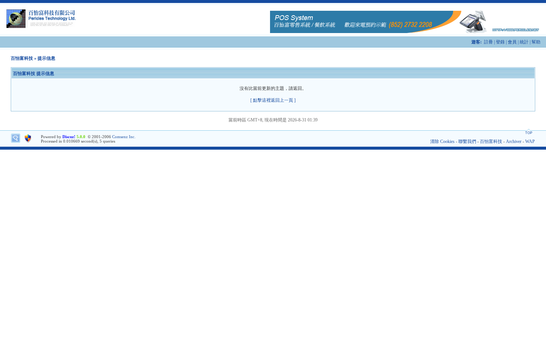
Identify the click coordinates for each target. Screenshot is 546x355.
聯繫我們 (467, 141)
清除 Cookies (442, 141)
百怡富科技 (22, 58)
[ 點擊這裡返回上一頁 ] (273, 100)
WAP (530, 141)
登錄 (500, 42)
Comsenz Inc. (124, 136)
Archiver (513, 141)
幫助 (536, 42)
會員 (512, 42)
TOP (528, 133)
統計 (524, 42)
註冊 (488, 42)
